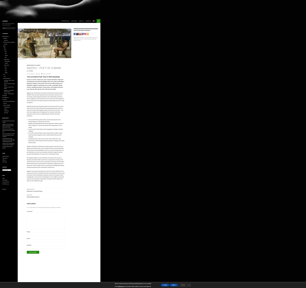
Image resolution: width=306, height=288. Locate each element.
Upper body (6, 59)
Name (28, 231)
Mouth (6, 55)
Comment (30, 211)
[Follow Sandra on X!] (77, 34)
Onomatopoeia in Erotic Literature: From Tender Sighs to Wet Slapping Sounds (8, 140)
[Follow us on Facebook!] (75, 34)
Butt (6, 70)
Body (4, 46)
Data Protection (65, 20)
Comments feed (5, 182)
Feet (6, 68)
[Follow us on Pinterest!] (80, 34)
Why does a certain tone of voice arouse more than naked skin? (8, 130)
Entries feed (4, 180)
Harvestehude (7, 107)
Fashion (5, 109)
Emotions (5, 38)
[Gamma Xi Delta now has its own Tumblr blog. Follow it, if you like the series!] (82, 34)
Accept (165, 285)
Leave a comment (47, 73)
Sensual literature (6, 78)
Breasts (6, 63)
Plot (4, 74)
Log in (3, 178)
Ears (6, 57)
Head (5, 49)
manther (5, 21)
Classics (38, 65)
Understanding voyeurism (33, 196)
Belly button (7, 61)
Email (28, 238)
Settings (183, 285)
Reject (173, 285)
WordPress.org (5, 184)
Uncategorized (5, 97)
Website (29, 245)
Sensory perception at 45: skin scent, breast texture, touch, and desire (8, 135)
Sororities (6, 112)
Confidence (6, 110)
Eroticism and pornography (9, 42)
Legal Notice (74, 20)
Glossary (6, 40)
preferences (121, 286)
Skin (5, 47)
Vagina (6, 72)
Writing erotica (31, 65)
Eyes (6, 51)
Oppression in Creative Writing (34, 190)
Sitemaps (4, 189)
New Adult (4, 95)
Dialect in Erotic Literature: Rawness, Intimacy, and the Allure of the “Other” (8, 126)
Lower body (6, 65)
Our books (88, 20)
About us (81, 20)
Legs (6, 67)
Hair (6, 53)
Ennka (38, 73)
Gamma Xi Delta (6, 105)
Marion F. (5, 103)
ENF (5, 76)
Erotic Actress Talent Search (9, 101)
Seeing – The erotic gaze (9, 93)
